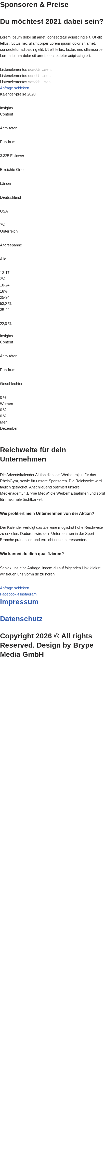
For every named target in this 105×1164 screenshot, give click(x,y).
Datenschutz (21, 619)
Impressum (19, 602)
